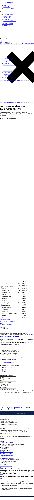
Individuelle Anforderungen (7, 389)
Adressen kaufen (8, 2)
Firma (5, 379)
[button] (17, 11)
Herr (5, 369)
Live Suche (6, 5)
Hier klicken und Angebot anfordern (16, 335)
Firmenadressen (18, 80)
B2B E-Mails (7, 3)
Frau (5, 371)
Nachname (6, 375)
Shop (1, 80)
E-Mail (5, 386)
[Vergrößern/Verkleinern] (17, 496)
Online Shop (6, 7)
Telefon (5, 382)
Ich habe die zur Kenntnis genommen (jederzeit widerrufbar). (15, 408)
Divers (5, 373)
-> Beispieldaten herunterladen (8, 362)
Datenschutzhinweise (16, 407)
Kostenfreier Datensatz (9, 8)
